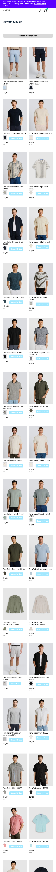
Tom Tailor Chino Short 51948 (12, 678)
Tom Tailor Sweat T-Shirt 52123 (39, 515)
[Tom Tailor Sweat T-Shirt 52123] (41, 495)
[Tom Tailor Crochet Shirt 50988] (15, 168)
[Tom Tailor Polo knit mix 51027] (41, 279)
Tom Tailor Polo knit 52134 (14, 569)
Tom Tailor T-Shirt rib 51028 (14, 133)
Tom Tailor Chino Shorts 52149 (13, 82)
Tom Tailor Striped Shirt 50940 (13, 243)
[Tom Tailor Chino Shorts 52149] (15, 63)
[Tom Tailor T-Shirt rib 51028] (15, 115)
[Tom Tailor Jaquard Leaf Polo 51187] (41, 334)
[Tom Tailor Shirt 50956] (41, 388)
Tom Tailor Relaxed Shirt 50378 (39, 678)
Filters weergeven (28, 35)
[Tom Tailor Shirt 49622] (41, 714)
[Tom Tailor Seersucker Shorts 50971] (41, 63)
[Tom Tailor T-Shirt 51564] (41, 223)
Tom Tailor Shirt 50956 (38, 406)
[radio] (5, 88)
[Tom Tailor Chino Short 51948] (15, 659)
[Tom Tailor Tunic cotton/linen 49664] (15, 604)
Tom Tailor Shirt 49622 (38, 733)
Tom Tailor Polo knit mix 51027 (39, 298)
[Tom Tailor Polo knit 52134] (15, 551)
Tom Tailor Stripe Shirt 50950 (38, 187)
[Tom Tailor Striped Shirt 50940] (15, 223)
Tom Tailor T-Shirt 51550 (39, 461)
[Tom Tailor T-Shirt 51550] (41, 442)
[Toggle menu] (50, 11)
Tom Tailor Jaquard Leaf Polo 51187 (39, 353)
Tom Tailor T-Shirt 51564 (39, 242)
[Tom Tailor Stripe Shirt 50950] (41, 168)
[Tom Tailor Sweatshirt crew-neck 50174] (15, 714)
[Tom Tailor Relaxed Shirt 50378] (41, 659)
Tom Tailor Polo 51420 (12, 352)
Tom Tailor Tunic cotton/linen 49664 (11, 623)
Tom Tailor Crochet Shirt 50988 (13, 187)
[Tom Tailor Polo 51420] (15, 334)
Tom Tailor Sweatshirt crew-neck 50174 (12, 734)
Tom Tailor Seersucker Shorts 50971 (38, 82)
